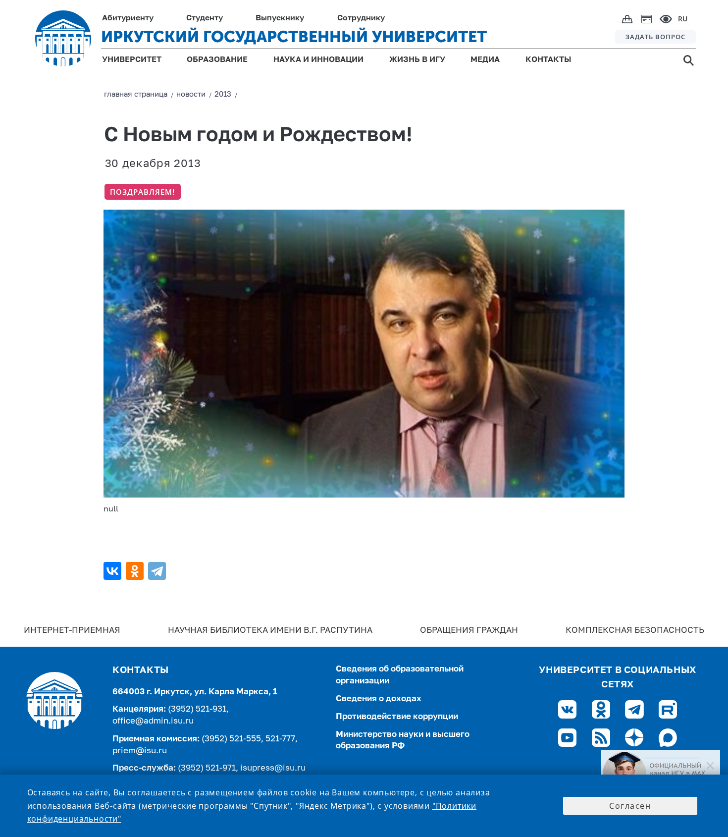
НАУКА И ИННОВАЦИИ (318, 60)
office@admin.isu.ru (153, 721)
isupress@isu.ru (273, 768)
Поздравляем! (142, 192)
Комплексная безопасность (635, 630)
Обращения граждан (469, 630)
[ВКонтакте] (114, 571)
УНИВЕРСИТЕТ (131, 60)
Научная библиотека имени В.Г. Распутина (270, 630)
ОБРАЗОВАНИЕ (217, 60)
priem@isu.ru (139, 751)
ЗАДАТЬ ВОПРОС (655, 36)
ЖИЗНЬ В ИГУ (417, 60)
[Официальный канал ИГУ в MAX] (660, 773)
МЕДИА (485, 60)
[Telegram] (158, 571)
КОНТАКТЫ (548, 60)
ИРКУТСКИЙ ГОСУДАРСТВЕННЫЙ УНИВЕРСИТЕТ (294, 36)
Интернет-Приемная (72, 630)
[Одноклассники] (136, 571)
